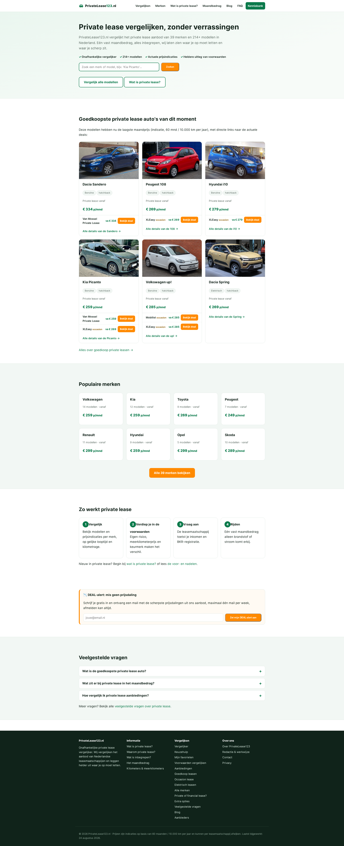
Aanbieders (182, 817)
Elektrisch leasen (185, 784)
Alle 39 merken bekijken (172, 473)
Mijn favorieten (184, 757)
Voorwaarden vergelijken (190, 763)
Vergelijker (181, 746)
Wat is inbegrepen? (139, 757)
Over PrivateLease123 (236, 746)
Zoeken (170, 66)
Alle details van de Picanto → (101, 338)
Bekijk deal (126, 220)
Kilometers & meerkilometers (145, 768)
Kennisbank (255, 6)
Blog (229, 6)
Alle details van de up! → (161, 336)
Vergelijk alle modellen (101, 82)
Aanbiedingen (183, 768)
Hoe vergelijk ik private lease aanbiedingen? (115, 695)
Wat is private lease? (184, 6)
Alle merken (182, 790)
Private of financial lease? (191, 795)
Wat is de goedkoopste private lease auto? (114, 671)
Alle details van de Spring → (227, 316)
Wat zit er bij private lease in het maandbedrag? (118, 683)
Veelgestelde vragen (188, 806)
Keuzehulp (181, 752)
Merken (160, 6)
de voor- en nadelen (182, 564)
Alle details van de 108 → (162, 229)
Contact (227, 757)
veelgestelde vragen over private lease (142, 706)
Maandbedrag (212, 6)
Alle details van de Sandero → (102, 231)
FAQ (240, 6)
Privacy (226, 763)
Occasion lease (184, 779)
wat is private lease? (141, 564)
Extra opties (182, 801)
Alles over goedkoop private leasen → (106, 350)
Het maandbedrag (138, 763)
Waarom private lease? (141, 752)
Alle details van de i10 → (224, 229)
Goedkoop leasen (186, 774)
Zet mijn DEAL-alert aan (243, 617)
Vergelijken (142, 6)
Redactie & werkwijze (236, 752)
